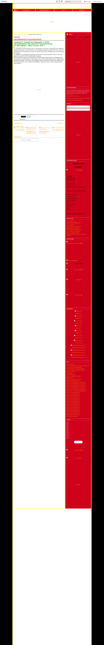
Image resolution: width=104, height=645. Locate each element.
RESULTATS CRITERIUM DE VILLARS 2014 (76, 388)
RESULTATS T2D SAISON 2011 (73, 395)
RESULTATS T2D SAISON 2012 (73, 397)
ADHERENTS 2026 (70, 364)
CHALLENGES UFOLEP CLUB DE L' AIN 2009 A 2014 (78, 365)
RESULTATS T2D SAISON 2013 (73, 398)
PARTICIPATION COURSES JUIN (73, 226)
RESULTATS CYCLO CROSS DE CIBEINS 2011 (76, 391)
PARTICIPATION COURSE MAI (73, 228)
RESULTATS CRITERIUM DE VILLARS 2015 (76, 389)
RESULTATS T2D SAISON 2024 (73, 415)
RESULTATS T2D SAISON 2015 (73, 401)
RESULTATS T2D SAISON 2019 (73, 407)
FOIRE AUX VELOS (70, 371)
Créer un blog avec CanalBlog (72, 96)
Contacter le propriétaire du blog (74, 100)
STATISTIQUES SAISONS (71, 416)
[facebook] (57, 1)
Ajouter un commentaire (26, 140)
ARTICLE (25, 34)
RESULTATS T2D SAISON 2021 (73, 410)
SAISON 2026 (26, 10)
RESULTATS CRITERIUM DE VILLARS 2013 (76, 386)
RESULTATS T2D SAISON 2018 (73, 406)
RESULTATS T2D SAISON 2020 (73, 409)
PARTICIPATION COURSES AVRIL (73, 229)
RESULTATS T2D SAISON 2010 (73, 394)
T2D (63, 10)
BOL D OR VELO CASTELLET (73, 223)
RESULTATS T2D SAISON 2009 (73, 392)
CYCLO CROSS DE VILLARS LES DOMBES (75, 370)
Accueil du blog (69, 94)
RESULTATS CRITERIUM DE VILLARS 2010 (76, 382)
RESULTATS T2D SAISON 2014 (73, 400)
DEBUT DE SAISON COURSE (72, 232)
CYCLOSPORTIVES (70, 225)
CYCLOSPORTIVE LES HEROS (73, 231)
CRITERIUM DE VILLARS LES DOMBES (75, 368)
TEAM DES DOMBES (18, 34)
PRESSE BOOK (69, 377)
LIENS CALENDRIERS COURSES (73, 376)
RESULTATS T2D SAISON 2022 (73, 412)
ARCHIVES (81, 10)
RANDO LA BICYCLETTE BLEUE (73, 379)
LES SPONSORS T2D (70, 374)
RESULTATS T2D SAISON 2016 (73, 403)
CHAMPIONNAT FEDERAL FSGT (73, 222)
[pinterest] (62, 1)
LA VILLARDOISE (70, 220)
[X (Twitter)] (59, 1)
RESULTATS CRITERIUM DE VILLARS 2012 (76, 385)
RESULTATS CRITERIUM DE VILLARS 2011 (76, 383)
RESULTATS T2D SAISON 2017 (73, 404)
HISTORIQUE (69, 373)
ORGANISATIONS (44, 10)
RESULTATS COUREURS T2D (72, 380)
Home (15, 9)
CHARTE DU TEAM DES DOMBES (73, 367)
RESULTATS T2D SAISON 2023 (73, 413)
